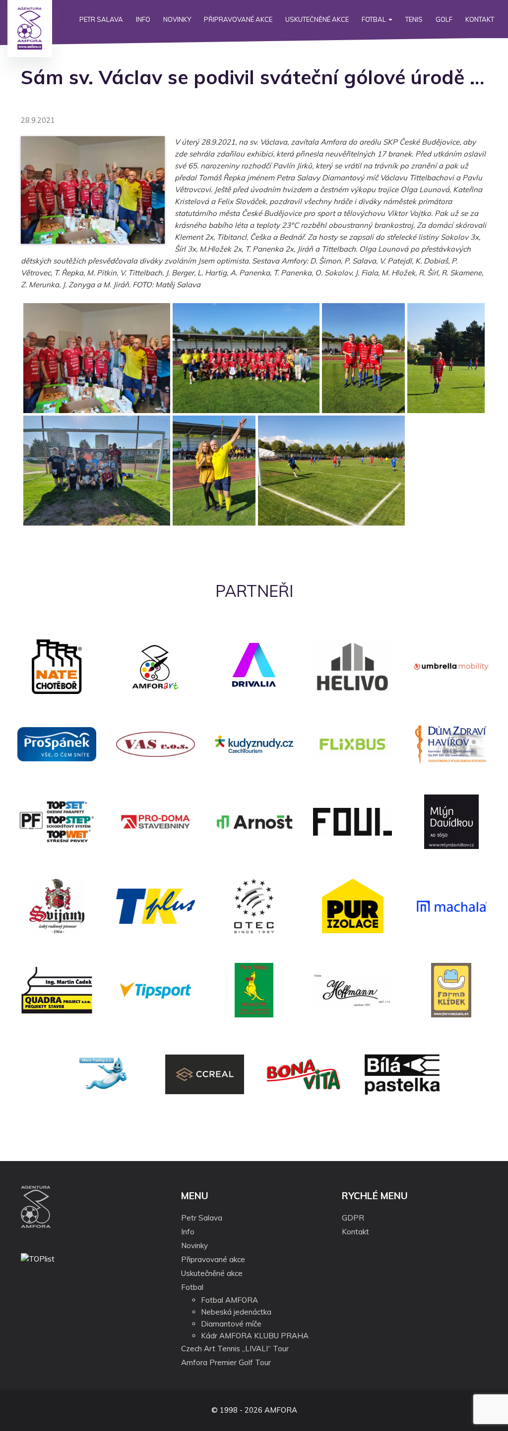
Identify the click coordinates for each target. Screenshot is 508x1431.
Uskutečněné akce (317, 19)
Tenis (414, 19)
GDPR (353, 1217)
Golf (444, 19)
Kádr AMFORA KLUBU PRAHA (255, 1335)
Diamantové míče (231, 1323)
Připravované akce (238, 19)
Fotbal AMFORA (229, 1300)
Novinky (177, 19)
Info (143, 19)
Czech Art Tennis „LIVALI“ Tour (235, 1348)
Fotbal (374, 19)
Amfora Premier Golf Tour (226, 1362)
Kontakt (479, 19)
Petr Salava (101, 19)
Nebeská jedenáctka (236, 1312)
